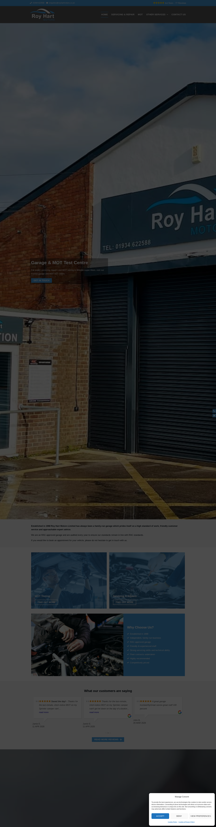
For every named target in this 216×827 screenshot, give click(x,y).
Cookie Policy (172, 822)
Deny (179, 816)
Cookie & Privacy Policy (186, 822)
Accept (160, 816)
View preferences (200, 816)
